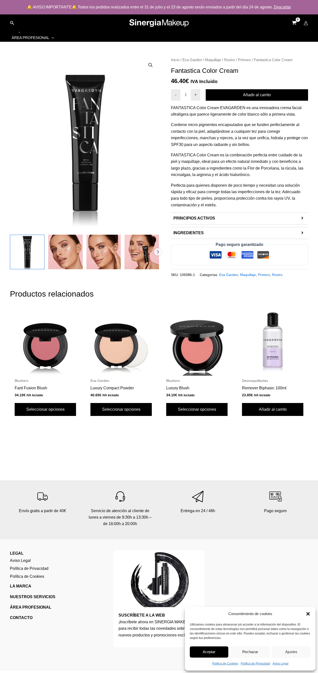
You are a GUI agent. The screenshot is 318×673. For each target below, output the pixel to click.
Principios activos (194, 218)
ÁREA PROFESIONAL (30, 607)
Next (157, 252)
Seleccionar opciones (45, 409)
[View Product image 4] (141, 252)
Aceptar (209, 652)
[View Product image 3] (103, 252)
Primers (244, 60)
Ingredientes (188, 233)
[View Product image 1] (27, 252)
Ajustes (291, 652)
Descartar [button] (282, 7)
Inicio (175, 60)
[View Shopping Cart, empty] (294, 23)
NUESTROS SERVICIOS (32, 597)
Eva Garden (192, 60)
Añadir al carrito (257, 95)
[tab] (239, 218)
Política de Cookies (225, 663)
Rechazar (250, 652)
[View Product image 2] (65, 252)
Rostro (229, 60)
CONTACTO (21, 618)
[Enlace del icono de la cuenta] (306, 23)
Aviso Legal (280, 663)
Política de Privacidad (255, 663)
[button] (308, 613)
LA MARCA (20, 586)
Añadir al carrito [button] (273, 409)
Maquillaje (213, 60)
